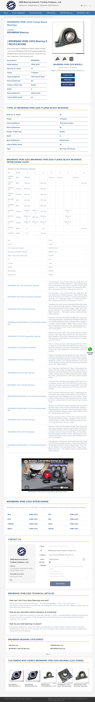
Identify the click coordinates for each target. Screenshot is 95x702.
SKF (49, 515)
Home (6, 13)
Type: (9, 149)
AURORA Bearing (66, 13)
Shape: (9, 73)
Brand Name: (12, 60)
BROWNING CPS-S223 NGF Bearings (21, 360)
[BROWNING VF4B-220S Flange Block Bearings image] (68, 37)
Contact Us (14, 699)
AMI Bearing (51, 13)
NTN (9, 519)
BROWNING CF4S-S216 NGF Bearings (21, 385)
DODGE (51, 529)
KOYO (50, 524)
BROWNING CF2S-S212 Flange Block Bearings (24, 336)
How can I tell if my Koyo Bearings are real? (29, 600)
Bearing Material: (13, 93)
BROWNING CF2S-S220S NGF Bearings (22, 348)
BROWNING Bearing (20, 17)
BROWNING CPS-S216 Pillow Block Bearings (23, 286)
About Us (7, 699)
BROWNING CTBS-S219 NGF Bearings (21, 420)
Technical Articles (36, 13)
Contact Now (67, 75)
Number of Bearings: (14, 85)
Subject (42, 555)
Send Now (60, 584)
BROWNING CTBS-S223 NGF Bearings (21, 309)
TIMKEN (10, 524)
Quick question (42, 561)
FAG (49, 519)
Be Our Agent (68, 84)
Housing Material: (13, 77)
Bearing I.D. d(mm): (14, 69)
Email (41, 546)
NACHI (10, 529)
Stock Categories (19, 13)
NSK (9, 515)
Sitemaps (28, 699)
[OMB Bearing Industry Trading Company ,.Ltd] (11, 5)
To (41, 550)
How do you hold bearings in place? (25, 624)
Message (42, 565)
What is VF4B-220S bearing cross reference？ (68, 70)
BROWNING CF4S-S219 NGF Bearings (21, 373)
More (48, 654)
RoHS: (9, 89)
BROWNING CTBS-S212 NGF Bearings (21, 432)
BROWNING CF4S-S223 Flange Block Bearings (24, 297)
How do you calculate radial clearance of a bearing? (32, 612)
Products (11, 17)
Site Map (22, 699)
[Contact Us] (90, 351)
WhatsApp (68, 80)
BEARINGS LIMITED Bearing (85, 13)
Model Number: (12, 65)
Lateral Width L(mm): (15, 97)
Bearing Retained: (14, 81)
